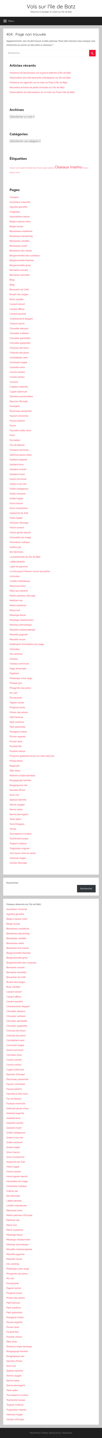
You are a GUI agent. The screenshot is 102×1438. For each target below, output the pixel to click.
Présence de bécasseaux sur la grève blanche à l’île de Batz (40, 72)
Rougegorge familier (20, 780)
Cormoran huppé (18, 362)
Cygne (22, 168)
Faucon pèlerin (17, 420)
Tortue (17, 172)
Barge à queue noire (20, 221)
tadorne (12, 172)
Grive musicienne (19, 508)
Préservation (16, 761)
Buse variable (17, 299)
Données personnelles (21, 396)
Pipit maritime (17, 722)
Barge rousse (16, 226)
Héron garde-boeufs (17, 1176)
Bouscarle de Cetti (19, 289)
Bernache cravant (19, 270)
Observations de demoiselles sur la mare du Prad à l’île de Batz (42, 92)
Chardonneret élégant (21, 318)
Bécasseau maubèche (21, 231)
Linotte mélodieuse (20, 581)
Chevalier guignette (20, 343)
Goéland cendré (18, 469)
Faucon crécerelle (19, 415)
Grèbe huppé (16, 498)
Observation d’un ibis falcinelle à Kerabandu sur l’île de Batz (40, 77)
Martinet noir (16, 600)
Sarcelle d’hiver (17, 790)
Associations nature (20, 216)
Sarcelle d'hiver (14, 1361)
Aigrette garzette (18, 207)
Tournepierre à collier (21, 833)
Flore (12, 435)
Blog (12, 279)
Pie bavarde (16, 697)
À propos (14, 197)
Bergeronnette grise (20, 265)
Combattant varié (19, 357)
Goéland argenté (18, 459)
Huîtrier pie (15, 547)
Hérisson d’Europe (19, 522)
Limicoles (15, 576)
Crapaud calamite (19, 386)
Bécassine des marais (21, 250)
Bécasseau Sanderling (21, 236)
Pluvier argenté (18, 736)
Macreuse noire (18, 586)
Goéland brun (17, 464)
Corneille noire (17, 367)
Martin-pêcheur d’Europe (22, 595)
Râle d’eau (15, 770)
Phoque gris (16, 683)
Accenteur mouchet (20, 202)
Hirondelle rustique (20, 542)
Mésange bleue (18, 615)
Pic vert (13, 693)
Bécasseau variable (19, 241)
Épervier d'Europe (15, 1074)
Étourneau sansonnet (21, 411)
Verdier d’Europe (18, 863)
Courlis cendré (17, 372)
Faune (13, 425)
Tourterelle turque (19, 838)
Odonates (15, 649)
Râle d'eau (11, 1341)
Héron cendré (17, 527)
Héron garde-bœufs (20, 532)
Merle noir (15, 610)
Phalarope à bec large (21, 678)
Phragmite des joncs (20, 688)
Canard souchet (18, 313)
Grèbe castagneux (19, 488)
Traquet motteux (18, 843)
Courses (14, 382)
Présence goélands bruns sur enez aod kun (32, 756)
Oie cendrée (16, 654)
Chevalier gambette (20, 338)
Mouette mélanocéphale (22, 629)
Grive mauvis (16, 503)
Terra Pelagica (17, 824)
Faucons (40, 168)
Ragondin (15, 765)
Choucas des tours (19, 347)
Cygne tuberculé (18, 391)
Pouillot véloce (17, 751)
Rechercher (12, 882)
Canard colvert (17, 304)
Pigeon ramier (17, 702)
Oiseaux (14, 658)
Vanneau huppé (18, 858)
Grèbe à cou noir (18, 484)
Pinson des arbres (19, 712)
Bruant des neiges (19, 294)
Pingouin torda (17, 707)
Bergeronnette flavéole (22, 260)
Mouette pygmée (19, 634)
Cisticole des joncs (19, 352)
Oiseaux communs (19, 663)
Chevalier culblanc (19, 333)
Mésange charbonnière (22, 620)
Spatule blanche (18, 799)
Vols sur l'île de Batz (51, 6)
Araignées (15, 211)
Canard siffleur (17, 309)
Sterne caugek (17, 804)
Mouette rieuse (17, 639)
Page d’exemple (18, 668)
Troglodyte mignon (20, 848)
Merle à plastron (18, 605)
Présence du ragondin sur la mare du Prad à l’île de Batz (38, 82)
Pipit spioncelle (18, 726)
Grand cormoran (18, 479)
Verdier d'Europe (15, 1419)
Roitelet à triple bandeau (22, 775)
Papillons (14, 673)
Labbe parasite (17, 561)
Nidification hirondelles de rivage (27, 644)
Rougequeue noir (19, 785)
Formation (15, 440)
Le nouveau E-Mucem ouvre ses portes (30, 571)
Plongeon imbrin (18, 731)
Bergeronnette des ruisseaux (25, 255)
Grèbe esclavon (18, 493)
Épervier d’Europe (19, 401)
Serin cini (14, 795)
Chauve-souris (14, 168)
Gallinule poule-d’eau (21, 454)
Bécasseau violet (18, 245)
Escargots (15, 406)
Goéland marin (17, 474)
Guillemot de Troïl (19, 513)
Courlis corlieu (17, 377)
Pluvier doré (16, 741)
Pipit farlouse (16, 717)
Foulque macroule (19, 450)
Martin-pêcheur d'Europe (19, 1215)
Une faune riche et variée (23, 853)
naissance (51, 168)
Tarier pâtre (15, 819)
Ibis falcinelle (16, 552)
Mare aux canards (19, 590)
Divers (35, 168)
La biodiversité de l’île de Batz (25, 556)
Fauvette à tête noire (20, 430)
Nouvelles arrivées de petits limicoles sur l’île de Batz (37, 87)
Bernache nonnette (20, 275)
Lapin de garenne (19, 566)
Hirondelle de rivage (20, 537)
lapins (45, 168)
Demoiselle (28, 168)
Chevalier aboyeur (19, 328)
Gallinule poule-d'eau (17, 1108)
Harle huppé (16, 517)
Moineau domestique (21, 624)
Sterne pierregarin (19, 814)
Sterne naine (16, 809)
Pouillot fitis (16, 746)
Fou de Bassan (17, 445)
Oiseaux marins (68, 167)
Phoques (85, 168)
